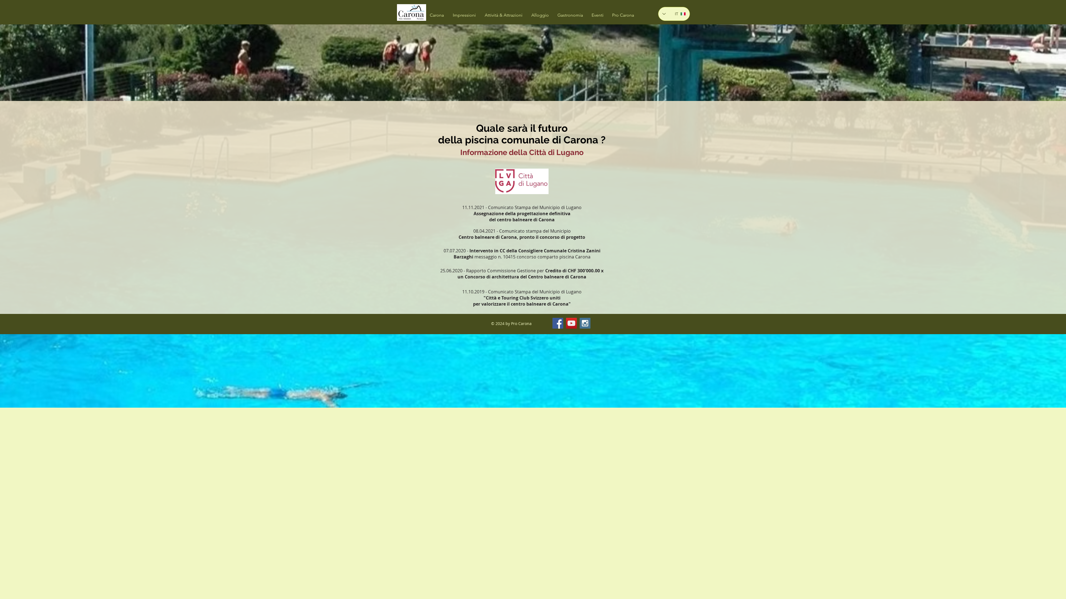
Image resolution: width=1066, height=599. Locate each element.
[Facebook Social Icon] (557, 323)
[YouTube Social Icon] (571, 323)
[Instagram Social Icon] (585, 323)
